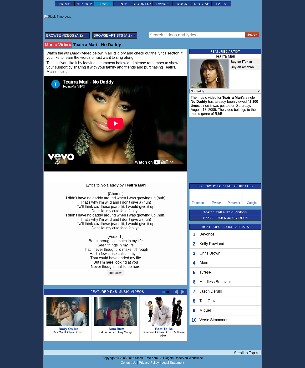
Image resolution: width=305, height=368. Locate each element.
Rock (182, 4)
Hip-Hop (84, 4)
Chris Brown (209, 253)
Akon (203, 263)
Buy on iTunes (241, 62)
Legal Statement (173, 362)
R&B (104, 4)
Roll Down (115, 273)
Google (252, 203)
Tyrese (205, 272)
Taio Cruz (207, 301)
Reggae (201, 4)
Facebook (198, 203)
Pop (123, 4)
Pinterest (234, 203)
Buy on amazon (242, 67)
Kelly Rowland (211, 244)
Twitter (216, 203)
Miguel (205, 310)
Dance (162, 4)
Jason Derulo (210, 291)
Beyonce (206, 234)
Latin (221, 4)
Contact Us (128, 362)
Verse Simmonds (213, 320)
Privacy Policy (149, 362)
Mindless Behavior (215, 282)
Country (143, 4)
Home (64, 4)
